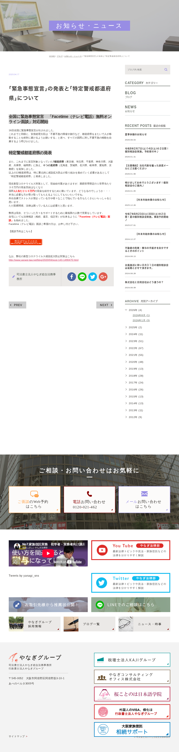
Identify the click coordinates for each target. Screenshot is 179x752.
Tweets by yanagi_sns (24, 575)
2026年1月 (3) (141, 320)
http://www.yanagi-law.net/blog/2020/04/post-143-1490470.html (43, 260)
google (103, 276)
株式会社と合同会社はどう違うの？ (144, 282)
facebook (71, 276)
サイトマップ (17, 736)
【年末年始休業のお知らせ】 (146, 200)
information (21, 67)
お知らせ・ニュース (73, 56)
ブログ (60, 56)
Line (82, 276)
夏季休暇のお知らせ (136, 134)
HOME (52, 56)
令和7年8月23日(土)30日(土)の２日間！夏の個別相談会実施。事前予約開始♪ (146, 217)
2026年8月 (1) (141, 315)
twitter (92, 276)
